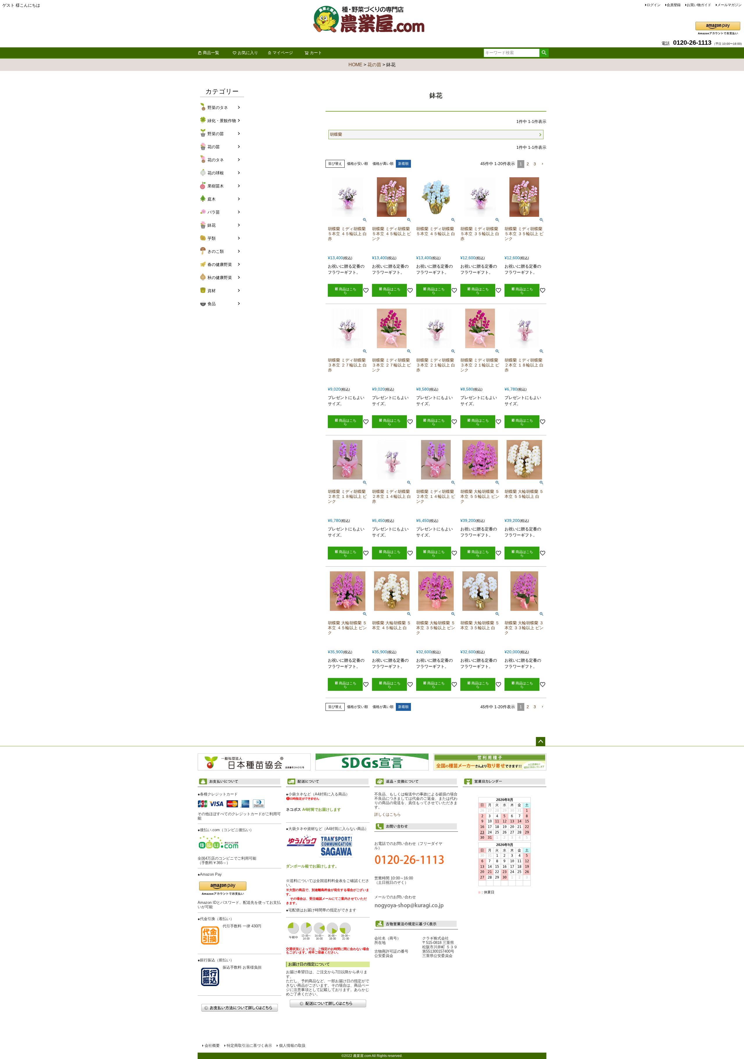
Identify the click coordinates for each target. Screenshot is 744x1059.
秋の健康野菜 (220, 277)
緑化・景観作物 (222, 120)
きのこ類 (216, 251)
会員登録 (674, 5)
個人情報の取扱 (292, 1046)
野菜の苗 (216, 133)
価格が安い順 (357, 164)
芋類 (212, 238)
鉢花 (212, 225)
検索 (543, 53)
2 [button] (528, 164)
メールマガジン (729, 5)
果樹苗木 (216, 186)
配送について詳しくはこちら (327, 1003)
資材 (212, 290)
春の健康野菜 (220, 264)
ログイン (654, 5)
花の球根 (216, 173)
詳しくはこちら (387, 815)
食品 (212, 303)
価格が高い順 (383, 164)
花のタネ (216, 160)
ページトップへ (540, 741)
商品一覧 (211, 52)
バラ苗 (214, 212)
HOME (355, 64)
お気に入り (248, 52)
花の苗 (374, 64)
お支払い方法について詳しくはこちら (239, 1008)
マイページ (283, 52)
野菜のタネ (218, 107)
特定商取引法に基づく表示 (249, 1046)
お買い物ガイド (699, 5)
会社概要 (212, 1046)
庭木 (212, 199)
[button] (542, 164)
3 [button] (535, 164)
